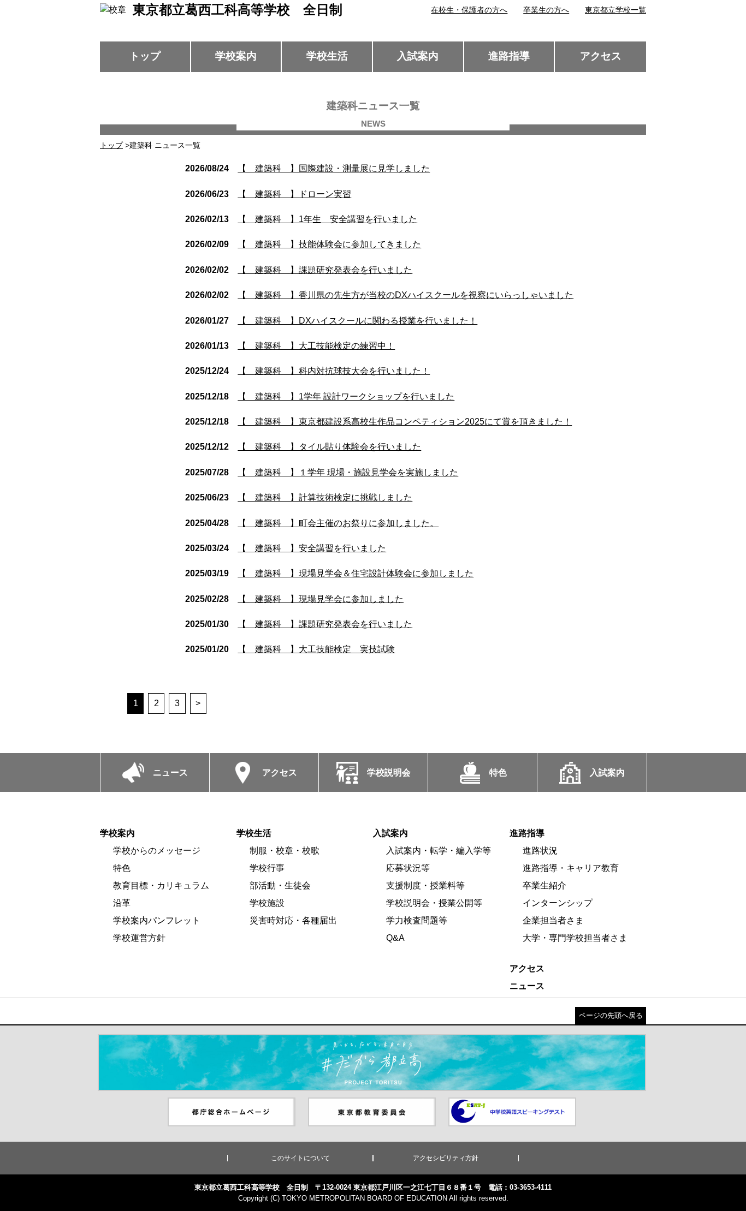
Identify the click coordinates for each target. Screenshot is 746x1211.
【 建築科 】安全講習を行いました (285, 548)
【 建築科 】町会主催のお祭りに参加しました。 (312, 523)
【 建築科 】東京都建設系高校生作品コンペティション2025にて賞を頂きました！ (378, 421)
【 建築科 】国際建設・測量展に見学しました (307, 168)
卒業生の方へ (546, 9)
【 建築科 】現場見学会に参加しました (294, 599)
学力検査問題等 (416, 920)
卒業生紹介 (544, 885)
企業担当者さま (553, 920)
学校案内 (236, 56)
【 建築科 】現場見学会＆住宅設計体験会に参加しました (329, 573)
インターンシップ (558, 903)
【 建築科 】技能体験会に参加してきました (303, 244)
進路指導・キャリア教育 (571, 868)
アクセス (600, 56)
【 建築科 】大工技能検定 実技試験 (290, 649)
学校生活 (327, 56)
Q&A (395, 937)
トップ (145, 56)
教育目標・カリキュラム (161, 885)
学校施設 (267, 903)
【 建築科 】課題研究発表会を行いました (298, 270)
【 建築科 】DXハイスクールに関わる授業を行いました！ (331, 320)
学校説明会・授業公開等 (434, 903)
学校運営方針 (139, 937)
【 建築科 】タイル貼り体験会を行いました (303, 446)
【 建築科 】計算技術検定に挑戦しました (298, 497)
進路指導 (509, 56)
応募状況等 (408, 868)
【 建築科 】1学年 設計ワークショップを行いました (319, 396)
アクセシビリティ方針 (445, 1158)
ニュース (527, 986)
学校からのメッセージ (156, 850)
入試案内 (418, 56)
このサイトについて (300, 1158)
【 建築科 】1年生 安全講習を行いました (301, 219)
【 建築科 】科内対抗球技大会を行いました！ (307, 370)
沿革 (122, 903)
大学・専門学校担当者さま (575, 937)
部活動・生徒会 (280, 885)
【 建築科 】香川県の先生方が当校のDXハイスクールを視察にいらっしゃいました (379, 295)
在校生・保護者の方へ (469, 9)
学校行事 (267, 868)
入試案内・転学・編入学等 (438, 850)
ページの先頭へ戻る (611, 1015)
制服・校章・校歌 (284, 850)
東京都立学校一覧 (615, 9)
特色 (122, 868)
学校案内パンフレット (156, 920)
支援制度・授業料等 (425, 885)
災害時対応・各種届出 (293, 920)
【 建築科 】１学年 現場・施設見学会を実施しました (321, 472)
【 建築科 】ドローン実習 (268, 194)
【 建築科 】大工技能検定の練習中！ (290, 345)
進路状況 (540, 850)
